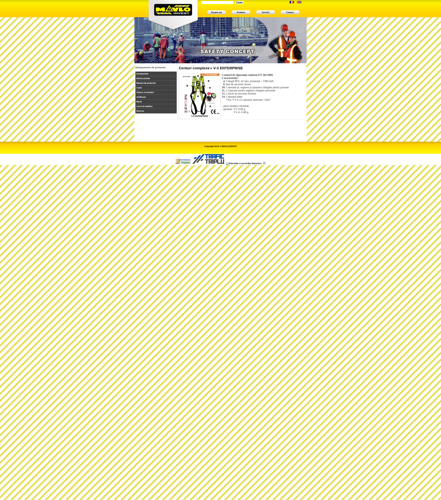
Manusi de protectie (146, 83)
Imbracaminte (143, 78)
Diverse (140, 111)
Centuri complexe (194, 68)
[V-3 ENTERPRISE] (199, 114)
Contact (290, 12)
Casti (139, 88)
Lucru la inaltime (144, 106)
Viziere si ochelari (145, 92)
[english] (299, 3)
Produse (241, 12)
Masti (139, 102)
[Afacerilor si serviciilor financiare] (243, 163)
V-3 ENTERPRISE (199, 116)
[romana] (292, 3)
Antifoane (141, 97)
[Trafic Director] (208, 163)
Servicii (265, 12)
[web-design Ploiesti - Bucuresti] (183, 163)
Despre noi (216, 12)
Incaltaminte (142, 74)
